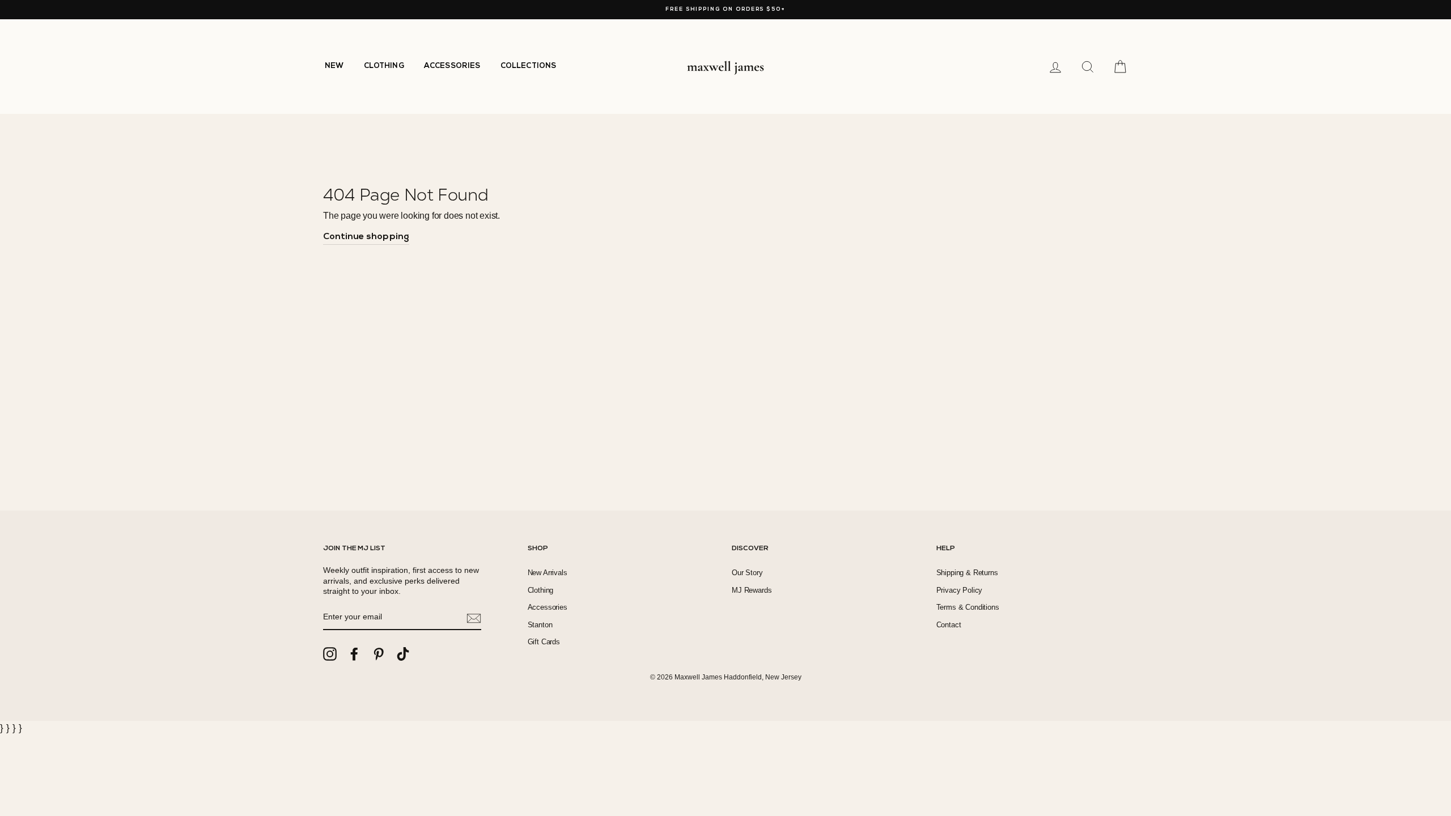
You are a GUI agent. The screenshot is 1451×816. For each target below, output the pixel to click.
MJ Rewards (751, 590)
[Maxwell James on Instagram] (330, 654)
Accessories (547, 607)
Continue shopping (366, 236)
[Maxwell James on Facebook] (354, 654)
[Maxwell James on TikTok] (403, 654)
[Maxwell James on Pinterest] (378, 654)
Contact (948, 624)
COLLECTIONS (528, 66)
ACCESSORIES (452, 66)
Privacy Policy (959, 590)
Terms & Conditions (967, 607)
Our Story (747, 572)
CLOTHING (384, 66)
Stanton (540, 624)
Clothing (541, 590)
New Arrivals (547, 572)
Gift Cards (544, 642)
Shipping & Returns (967, 572)
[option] (725, 10)
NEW (334, 66)
